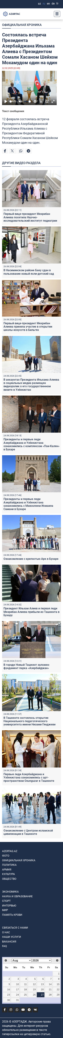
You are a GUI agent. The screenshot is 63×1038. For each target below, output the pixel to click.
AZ (39, 3)
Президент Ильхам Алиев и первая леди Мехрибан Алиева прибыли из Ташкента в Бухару (31, 612)
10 (17, 984)
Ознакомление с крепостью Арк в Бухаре (31, 558)
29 (58, 994)
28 (50, 994)
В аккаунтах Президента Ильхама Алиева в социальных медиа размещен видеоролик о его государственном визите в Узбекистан (31, 384)
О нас (6, 932)
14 (50, 984)
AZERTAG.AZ (9, 851)
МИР (5, 910)
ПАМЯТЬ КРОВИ (12, 914)
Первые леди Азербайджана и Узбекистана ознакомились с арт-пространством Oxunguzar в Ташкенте (29, 777)
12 (34, 984)
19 (34, 989)
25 (25, 994)
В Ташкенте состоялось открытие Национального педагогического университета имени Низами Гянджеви (29, 721)
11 (25, 984)
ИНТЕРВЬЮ (9, 905)
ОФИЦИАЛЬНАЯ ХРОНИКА (22, 25)
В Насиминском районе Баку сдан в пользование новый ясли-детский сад (29, 272)
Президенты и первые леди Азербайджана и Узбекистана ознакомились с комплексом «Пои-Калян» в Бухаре (31, 444)
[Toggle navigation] (56, 14)
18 (25, 989)
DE (53, 3)
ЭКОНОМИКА (10, 891)
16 (8, 989)
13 (42, 984)
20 (42, 989)
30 (8, 1000)
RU (44, 3)
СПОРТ (6, 900)
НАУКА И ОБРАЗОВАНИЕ (17, 896)
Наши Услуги (11, 936)
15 (58, 984)
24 (17, 994)
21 (50, 989)
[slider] (10, 101)
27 (42, 994)
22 (58, 989)
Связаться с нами (15, 927)
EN (48, 3)
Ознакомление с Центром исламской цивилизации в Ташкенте (28, 832)
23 (8, 994)
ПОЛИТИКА (9, 864)
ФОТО (5, 855)
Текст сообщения (13, 111)
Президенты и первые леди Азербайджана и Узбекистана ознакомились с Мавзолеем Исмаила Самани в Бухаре (28, 504)
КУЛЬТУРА (8, 874)
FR (57, 3)
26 (34, 994)
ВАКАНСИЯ (9, 941)
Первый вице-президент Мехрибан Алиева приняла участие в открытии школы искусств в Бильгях (28, 327)
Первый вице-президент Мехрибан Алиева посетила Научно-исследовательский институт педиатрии (30, 217)
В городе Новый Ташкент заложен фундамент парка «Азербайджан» (26, 666)
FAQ (4, 946)
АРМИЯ (6, 869)
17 (17, 989)
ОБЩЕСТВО (9, 878)
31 (17, 1000)
